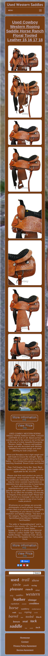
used (15, 579)
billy (11, 596)
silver (37, 590)
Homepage (25, 637)
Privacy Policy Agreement (25, 646)
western (33, 594)
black (38, 617)
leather (19, 599)
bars (26, 628)
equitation (15, 604)
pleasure (16, 589)
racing (34, 585)
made (31, 628)
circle (17, 585)
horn (20, 613)
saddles (19, 595)
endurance (36, 609)
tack (33, 621)
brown (16, 621)
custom (24, 604)
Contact (25, 642)
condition (34, 603)
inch (38, 627)
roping (27, 612)
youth (26, 585)
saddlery (25, 609)
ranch (29, 589)
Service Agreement (25, 650)
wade (14, 613)
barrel (13, 616)
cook (36, 613)
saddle (16, 626)
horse (13, 607)
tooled (29, 616)
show (35, 580)
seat (25, 621)
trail (25, 579)
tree (22, 617)
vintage (32, 599)
